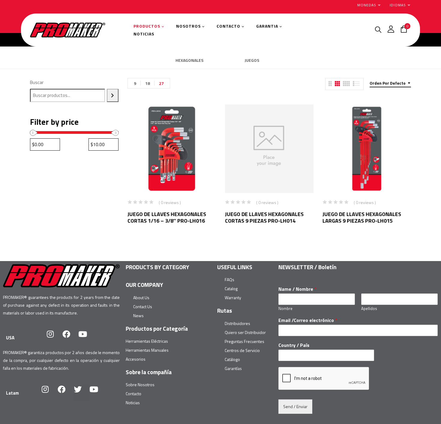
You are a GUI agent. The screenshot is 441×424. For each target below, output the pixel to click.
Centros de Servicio (242, 350)
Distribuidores (237, 323)
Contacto (133, 393)
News (138, 315)
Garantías (233, 368)
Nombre (285, 308)
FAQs (229, 279)
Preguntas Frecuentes (244, 341)
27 (161, 83)
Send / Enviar (295, 406)
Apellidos (369, 308)
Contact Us (142, 306)
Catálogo (232, 359)
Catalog (231, 288)
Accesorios (136, 359)
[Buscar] (112, 95)
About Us (141, 297)
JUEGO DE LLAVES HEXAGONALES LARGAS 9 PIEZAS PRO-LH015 (361, 217)
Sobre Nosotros (140, 384)
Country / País (293, 345)
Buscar (37, 82)
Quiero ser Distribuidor (245, 332)
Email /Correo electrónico (307, 320)
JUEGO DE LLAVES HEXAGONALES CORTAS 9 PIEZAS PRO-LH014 (264, 217)
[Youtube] (86, 338)
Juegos (251, 60)
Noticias (133, 402)
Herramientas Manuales (147, 350)
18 (147, 83)
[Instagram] (54, 338)
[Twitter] (81, 393)
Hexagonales (189, 60)
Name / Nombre (297, 289)
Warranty (233, 297)
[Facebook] (70, 338)
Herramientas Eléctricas (147, 341)
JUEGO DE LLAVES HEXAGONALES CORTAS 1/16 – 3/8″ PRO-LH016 (167, 217)
